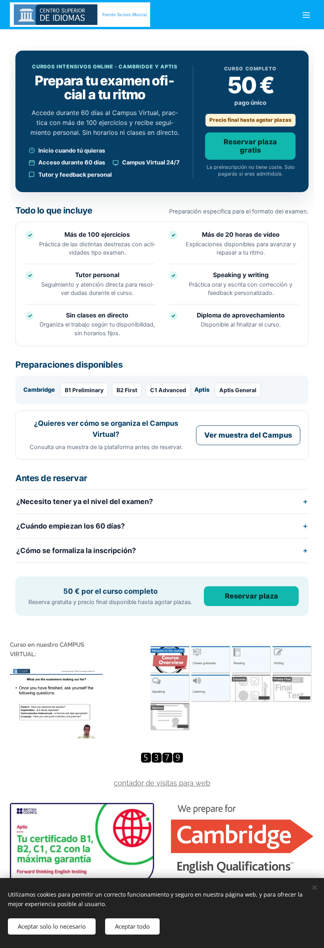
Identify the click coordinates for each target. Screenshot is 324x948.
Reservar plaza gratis (250, 146)
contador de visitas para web (162, 783)
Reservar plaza (251, 596)
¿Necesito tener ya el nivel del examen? (84, 501)
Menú (306, 15)
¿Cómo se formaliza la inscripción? (76, 550)
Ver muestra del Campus (248, 435)
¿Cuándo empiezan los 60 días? (70, 526)
